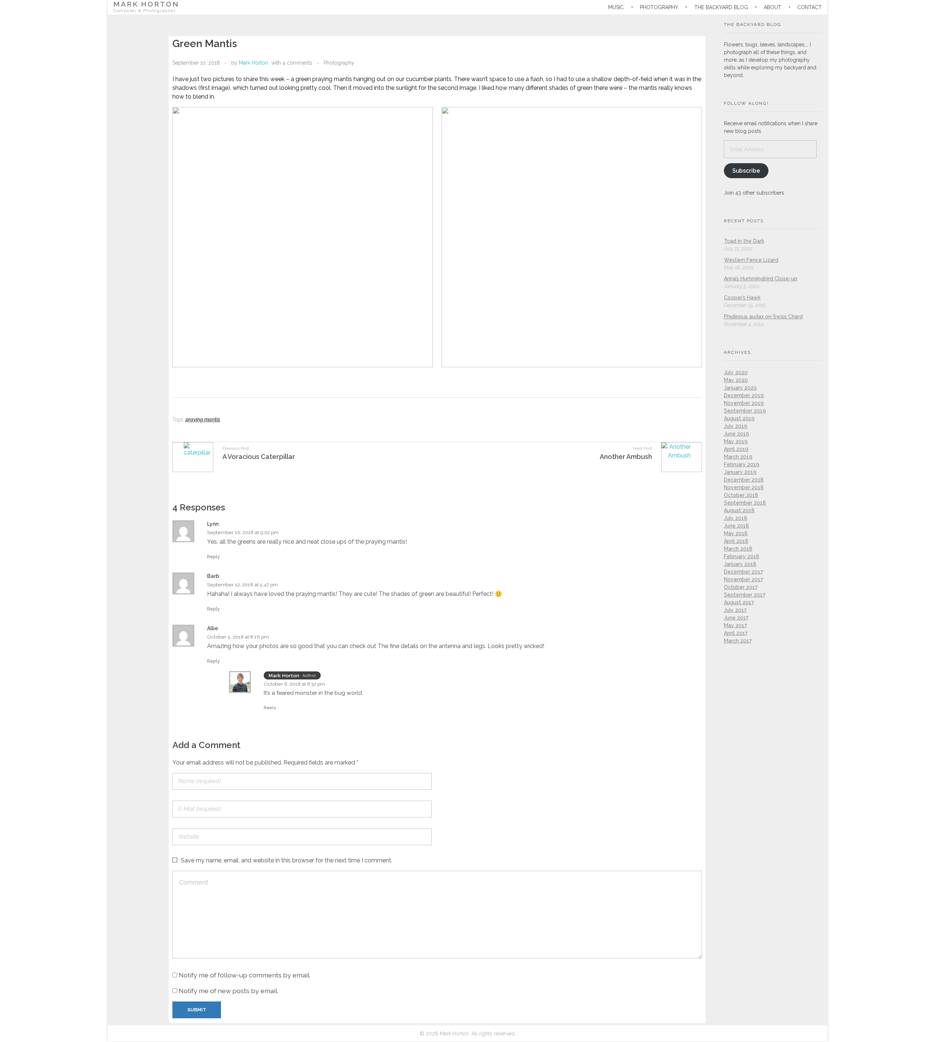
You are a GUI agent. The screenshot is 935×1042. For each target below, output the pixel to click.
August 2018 (739, 510)
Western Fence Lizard (751, 260)
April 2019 (736, 449)
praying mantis (203, 419)
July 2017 (735, 610)
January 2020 (740, 388)
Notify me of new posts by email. (228, 991)
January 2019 (740, 472)
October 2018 (741, 495)
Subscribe (746, 170)
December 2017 (743, 572)
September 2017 (744, 595)
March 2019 (738, 457)
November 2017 (743, 579)
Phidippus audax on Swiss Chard (763, 316)
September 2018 (745, 503)
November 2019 (744, 403)
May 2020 (736, 380)
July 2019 (735, 426)
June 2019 (736, 434)
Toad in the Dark (744, 241)
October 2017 (740, 587)
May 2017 (735, 625)
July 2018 (735, 518)
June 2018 (736, 526)
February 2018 (741, 556)
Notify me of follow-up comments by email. (244, 975)
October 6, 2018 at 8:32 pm (294, 684)
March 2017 (738, 641)
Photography (339, 63)
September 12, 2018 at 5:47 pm (242, 584)
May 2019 (736, 441)
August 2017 (739, 602)
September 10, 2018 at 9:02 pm (243, 532)
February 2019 (741, 464)
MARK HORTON (146, 4)
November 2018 (744, 487)
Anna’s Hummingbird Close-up (760, 278)
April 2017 (736, 633)
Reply (213, 556)
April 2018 (736, 541)
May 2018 (736, 533)
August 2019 (739, 418)
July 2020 (736, 372)
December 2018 (744, 480)
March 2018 (738, 549)
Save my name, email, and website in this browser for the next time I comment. (286, 860)
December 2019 (744, 395)
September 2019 (745, 411)
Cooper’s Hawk (742, 297)
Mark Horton (253, 63)
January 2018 (740, 564)
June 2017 (736, 618)
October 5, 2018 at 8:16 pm (238, 637)
